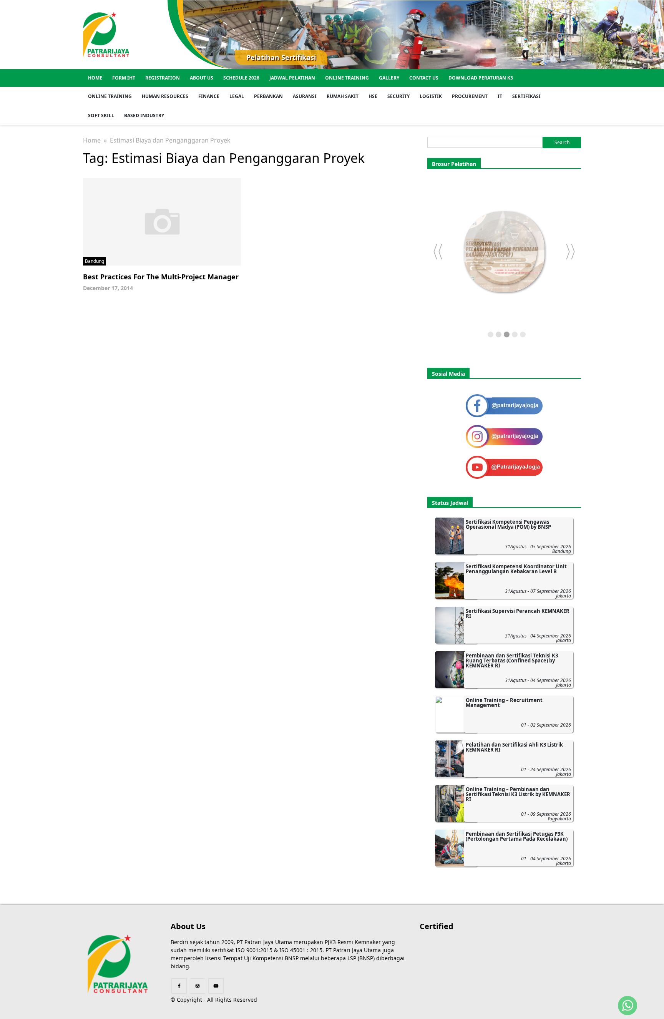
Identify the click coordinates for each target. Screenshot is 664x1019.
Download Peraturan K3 (480, 78)
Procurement (470, 96)
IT (500, 96)
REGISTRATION (162, 78)
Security (398, 96)
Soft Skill (101, 115)
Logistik (431, 96)
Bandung (94, 261)
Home (95, 78)
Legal (236, 96)
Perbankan (268, 96)
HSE (373, 96)
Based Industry (144, 115)
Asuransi (305, 96)
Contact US (423, 78)
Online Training (347, 78)
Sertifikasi (526, 96)
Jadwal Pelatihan (292, 78)
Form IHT (123, 78)
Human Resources (165, 96)
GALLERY (389, 78)
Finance (208, 96)
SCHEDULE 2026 (241, 78)
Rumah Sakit (343, 96)
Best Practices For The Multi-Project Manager (161, 276)
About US (201, 78)
